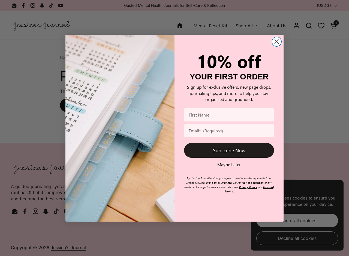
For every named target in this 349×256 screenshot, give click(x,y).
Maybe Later (229, 164)
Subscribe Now (229, 150)
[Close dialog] (276, 41)
